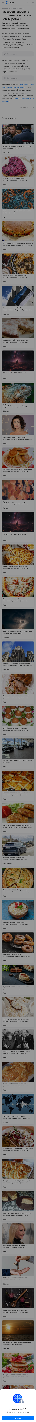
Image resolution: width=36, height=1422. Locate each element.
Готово (18, 1418)
